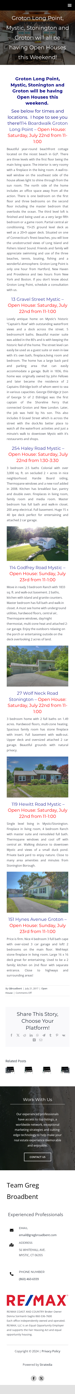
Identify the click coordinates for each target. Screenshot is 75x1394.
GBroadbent (15, 988)
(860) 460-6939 (29, 1279)
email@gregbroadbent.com (38, 1235)
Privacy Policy (51, 1351)
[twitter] (41, 1378)
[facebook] (34, 1378)
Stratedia (46, 1365)
